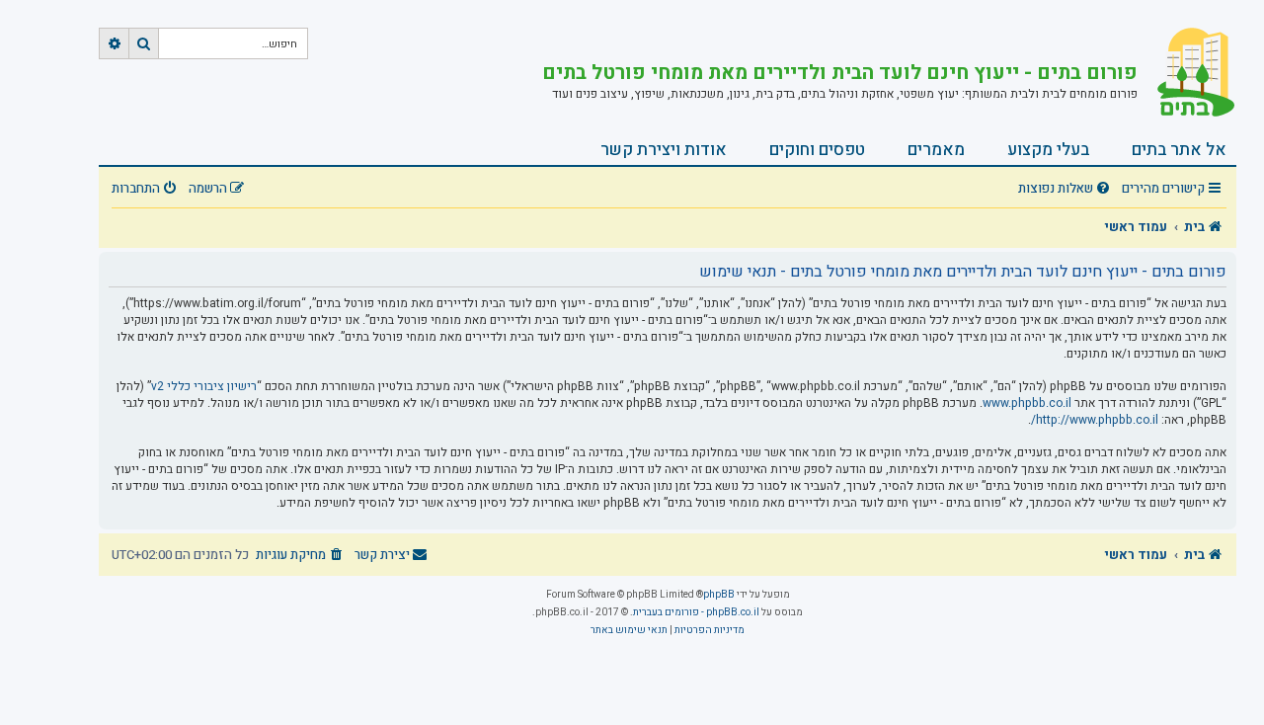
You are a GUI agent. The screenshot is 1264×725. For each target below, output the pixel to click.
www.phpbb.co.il (1027, 403)
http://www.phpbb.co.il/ (1094, 420)
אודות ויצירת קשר (663, 149)
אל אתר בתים (1179, 149)
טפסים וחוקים (817, 149)
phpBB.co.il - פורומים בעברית (696, 612)
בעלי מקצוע (1048, 149)
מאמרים (936, 149)
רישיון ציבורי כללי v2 (204, 386)
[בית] (1187, 74)
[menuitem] (1066, 189)
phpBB (719, 595)
